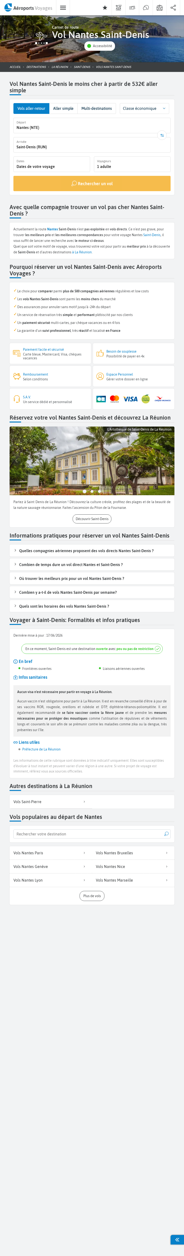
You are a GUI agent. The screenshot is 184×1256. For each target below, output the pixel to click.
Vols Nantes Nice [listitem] (110, 866)
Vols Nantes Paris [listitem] (28, 853)
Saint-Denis (152, 235)
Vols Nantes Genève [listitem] (30, 866)
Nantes (52, 229)
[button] (99, 46)
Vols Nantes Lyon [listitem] (28, 880)
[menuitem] (28, 7)
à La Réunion (82, 252)
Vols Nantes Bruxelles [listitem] (114, 853)
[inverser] (162, 135)
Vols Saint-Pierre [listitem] (27, 802)
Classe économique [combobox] (139, 108)
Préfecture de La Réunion (41, 749)
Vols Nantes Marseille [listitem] (114, 880)
